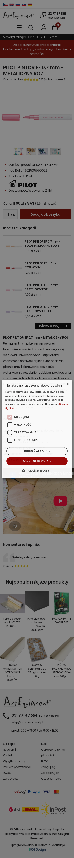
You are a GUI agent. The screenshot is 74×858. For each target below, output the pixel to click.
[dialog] (37, 429)
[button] (37, 470)
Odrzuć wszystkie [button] (37, 451)
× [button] (67, 384)
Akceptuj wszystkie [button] (37, 461)
